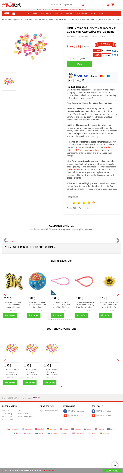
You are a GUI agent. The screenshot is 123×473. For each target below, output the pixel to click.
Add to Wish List (100, 36)
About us (5, 411)
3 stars (83, 202)
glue (69, 169)
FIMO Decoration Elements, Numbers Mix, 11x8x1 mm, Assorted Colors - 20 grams (12, 372)
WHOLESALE (82, 13)
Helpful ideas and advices (48, 411)
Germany (53, 429)
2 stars (79, 202)
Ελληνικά (28, 429)
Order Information (25, 413)
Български (14, 429)
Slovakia (41, 433)
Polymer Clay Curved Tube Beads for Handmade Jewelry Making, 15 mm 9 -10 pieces (13, 305)
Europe (113, 429)
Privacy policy (7, 413)
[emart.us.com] (11, 4)
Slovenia (54, 433)
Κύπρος (66, 433)
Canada (93, 433)
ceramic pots (91, 150)
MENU (7, 13)
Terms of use (7, 416)
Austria (65, 429)
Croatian (78, 429)
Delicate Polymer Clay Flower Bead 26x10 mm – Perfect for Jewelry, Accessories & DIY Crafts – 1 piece (109, 305)
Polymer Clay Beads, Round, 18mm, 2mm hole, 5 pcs (37, 304)
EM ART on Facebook (76, 411)
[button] (48, 319)
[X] (3, 470)
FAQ (19, 411)
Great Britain (79, 433)
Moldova (106, 433)
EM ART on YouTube (75, 415)
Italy (18, 433)
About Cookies (7, 419)
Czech (89, 429)
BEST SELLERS (67, 13)
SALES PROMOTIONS (49, 13)
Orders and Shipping (26, 416)
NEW (35, 13)
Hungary (101, 429)
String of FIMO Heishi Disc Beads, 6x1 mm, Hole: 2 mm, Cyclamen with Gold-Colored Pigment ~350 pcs (85, 305)
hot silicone (79, 169)
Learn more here (48, 470)
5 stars (93, 202)
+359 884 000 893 (78, 9)
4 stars (88, 202)
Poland (29, 433)
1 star (74, 202)
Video (101, 13)
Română (41, 429)
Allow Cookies (112, 471)
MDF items (79, 150)
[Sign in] (108, 5)
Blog (93, 13)
